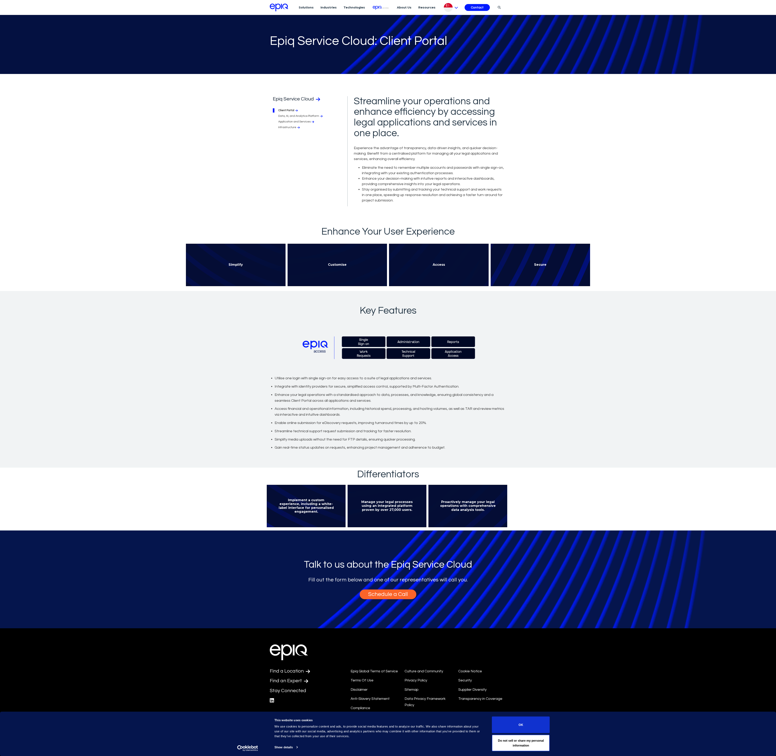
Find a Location (287, 671)
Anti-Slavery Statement (370, 699)
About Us (404, 7)
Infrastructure (287, 127)
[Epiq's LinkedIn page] (272, 700)
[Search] (499, 7)
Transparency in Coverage (480, 699)
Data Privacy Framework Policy (425, 702)
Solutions (306, 7)
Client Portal (286, 110)
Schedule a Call (388, 594)
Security (465, 680)
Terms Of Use (362, 680)
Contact (477, 7)
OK (521, 724)
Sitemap (412, 690)
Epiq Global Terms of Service (374, 671)
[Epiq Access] (381, 7)
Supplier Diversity (472, 690)
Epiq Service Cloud (294, 98)
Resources (426, 7)
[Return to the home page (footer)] (279, 7)
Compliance (360, 708)
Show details (283, 747)
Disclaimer (359, 690)
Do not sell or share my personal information (521, 743)
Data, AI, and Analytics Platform (298, 116)
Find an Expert (286, 680)
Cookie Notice (470, 671)
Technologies (354, 7)
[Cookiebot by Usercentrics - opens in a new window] (247, 748)
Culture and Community (424, 671)
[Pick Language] (451, 7)
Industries (329, 7)
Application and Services (294, 121)
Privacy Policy (416, 680)
